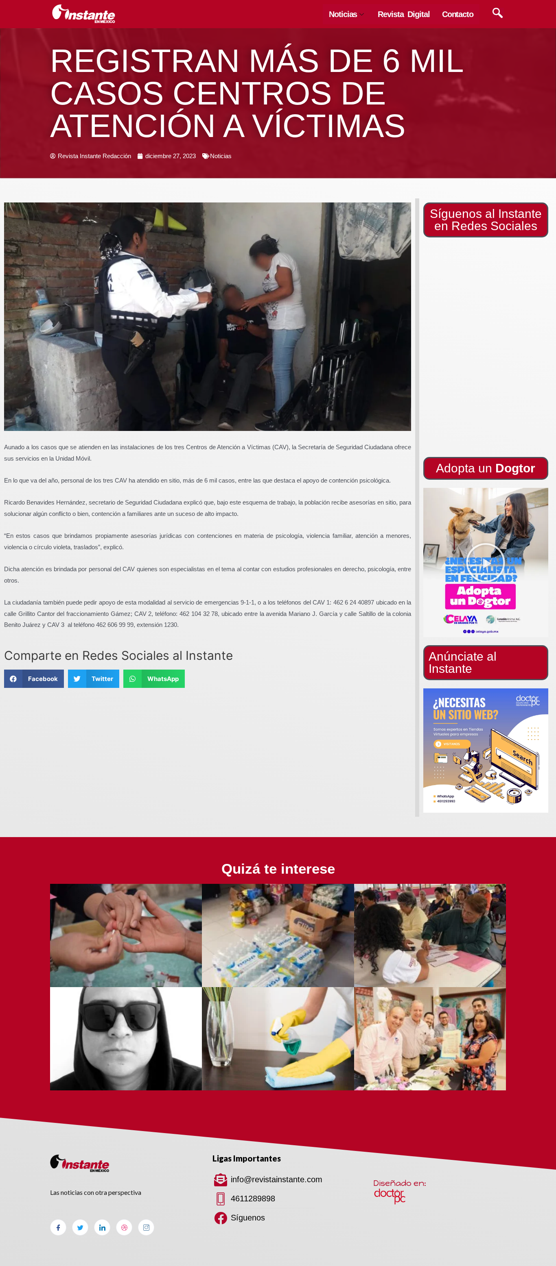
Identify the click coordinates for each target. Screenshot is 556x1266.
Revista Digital (404, 14)
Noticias (343, 14)
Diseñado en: (399, 1183)
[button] (485, 562)
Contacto (457, 14)
